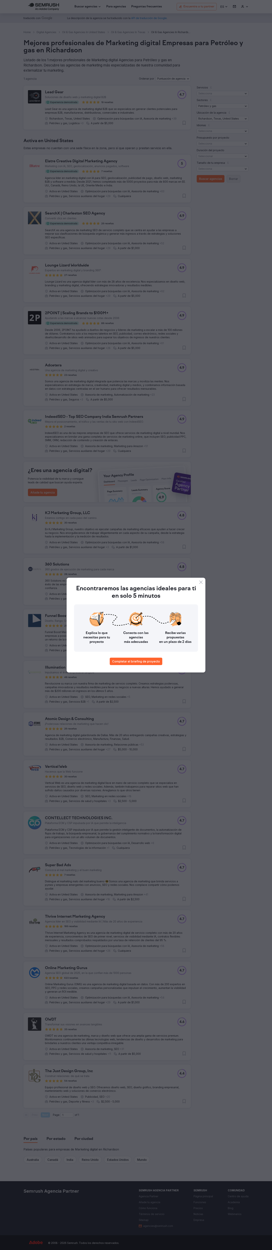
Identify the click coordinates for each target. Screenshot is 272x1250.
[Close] (201, 582)
